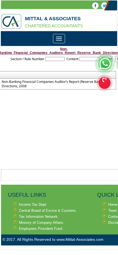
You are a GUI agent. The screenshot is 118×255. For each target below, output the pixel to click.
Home (112, 204)
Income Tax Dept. (33, 204)
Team (112, 210)
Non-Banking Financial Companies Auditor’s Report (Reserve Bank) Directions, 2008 (52, 84)
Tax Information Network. (39, 217)
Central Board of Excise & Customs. (48, 210)
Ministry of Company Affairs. (41, 223)
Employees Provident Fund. (41, 229)
